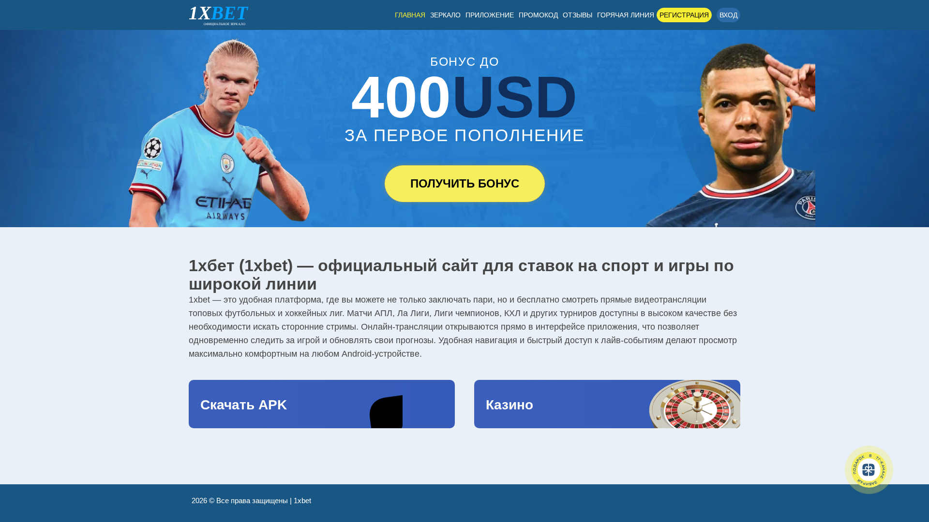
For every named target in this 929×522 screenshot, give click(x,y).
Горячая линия (625, 15)
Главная (410, 15)
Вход (728, 15)
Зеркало (445, 15)
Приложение (489, 15)
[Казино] (607, 404)
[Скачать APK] (322, 404)
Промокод (538, 15)
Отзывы (577, 15)
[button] (907, 471)
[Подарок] (869, 470)
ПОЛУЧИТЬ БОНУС (464, 183)
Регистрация (684, 15)
